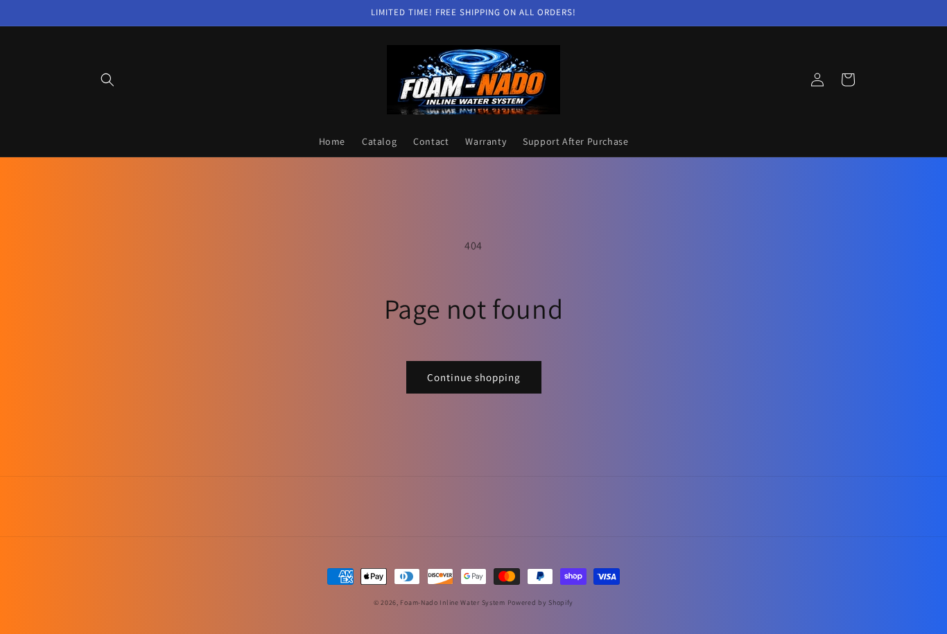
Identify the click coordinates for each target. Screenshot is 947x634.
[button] (107, 79)
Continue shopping (474, 377)
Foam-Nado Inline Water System (452, 602)
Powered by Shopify (540, 602)
